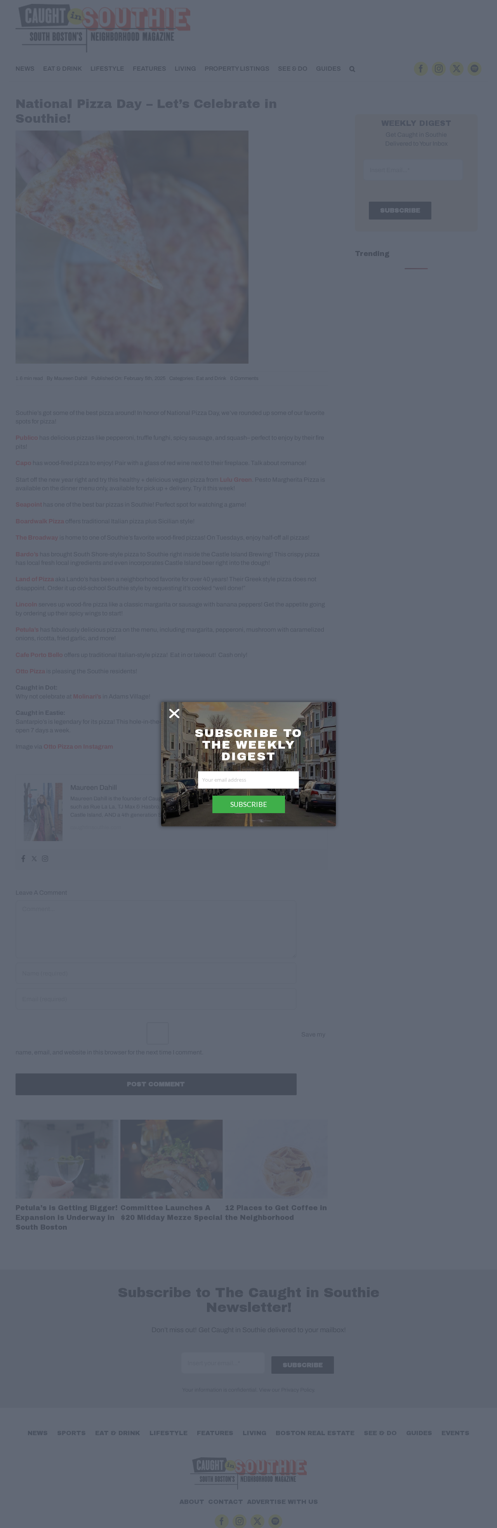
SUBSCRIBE (248, 804)
